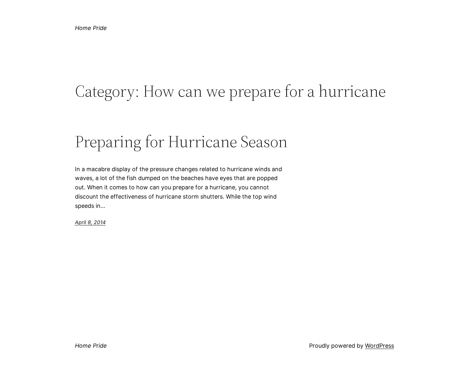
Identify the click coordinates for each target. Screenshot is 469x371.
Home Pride (91, 28)
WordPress (379, 345)
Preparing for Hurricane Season (181, 141)
